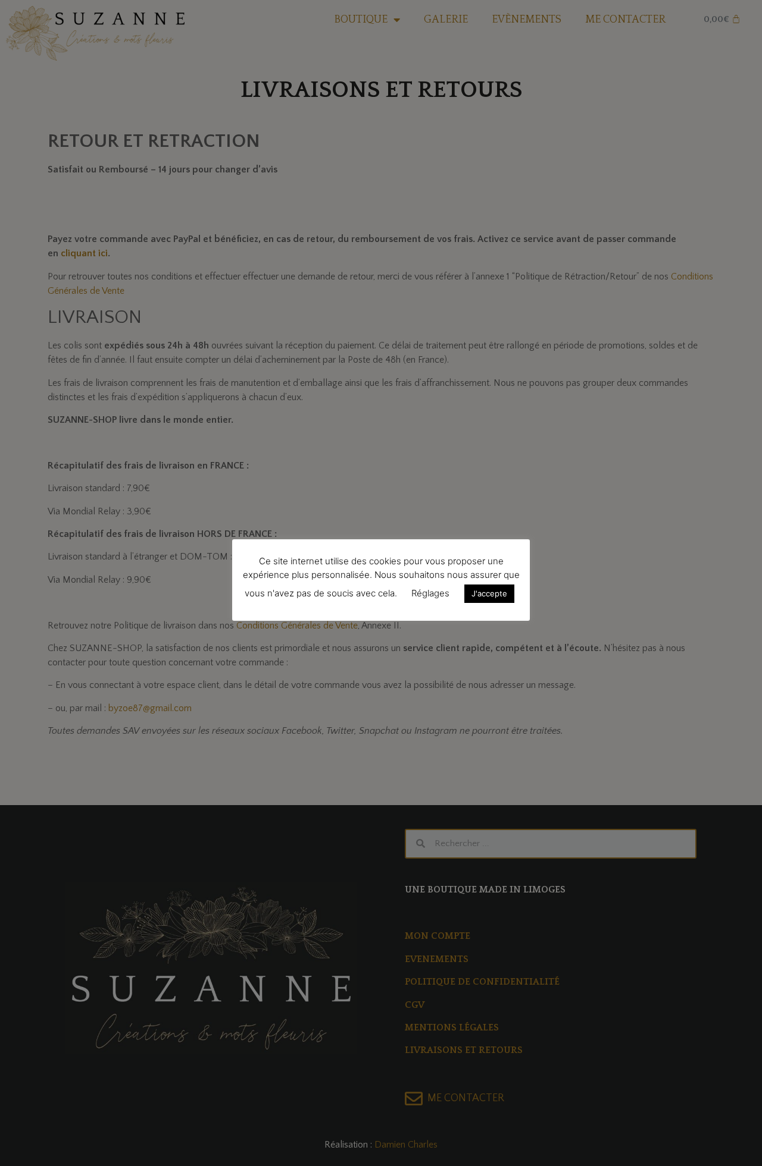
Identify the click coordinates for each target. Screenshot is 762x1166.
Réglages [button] (430, 593)
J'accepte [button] (489, 593)
